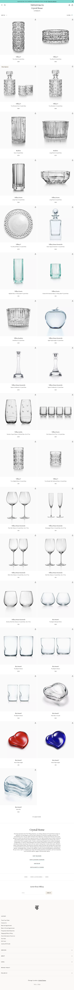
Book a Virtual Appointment (8, 928)
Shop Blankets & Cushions (37, 867)
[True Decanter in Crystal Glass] (55, 83)
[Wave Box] (18, 786)
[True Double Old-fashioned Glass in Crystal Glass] (55, 458)
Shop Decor (37, 863)
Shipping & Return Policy (7, 933)
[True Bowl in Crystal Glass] (55, 36)
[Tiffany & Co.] (37, 5)
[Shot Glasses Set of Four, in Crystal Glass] (55, 411)
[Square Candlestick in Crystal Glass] (18, 364)
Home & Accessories (36, 876)
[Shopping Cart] (72, 5)
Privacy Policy (5, 967)
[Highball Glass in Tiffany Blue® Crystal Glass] (18, 270)
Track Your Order (5, 920)
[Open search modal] (5, 5)
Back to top (37, 816)
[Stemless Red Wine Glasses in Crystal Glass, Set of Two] (18, 599)
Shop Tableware (37, 856)
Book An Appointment (6, 925)
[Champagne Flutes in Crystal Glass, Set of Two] (55, 505)
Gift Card (3, 941)
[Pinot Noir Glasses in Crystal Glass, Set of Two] (18, 505)
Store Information (5, 936)
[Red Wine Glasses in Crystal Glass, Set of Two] (55, 552)
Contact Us (4, 923)
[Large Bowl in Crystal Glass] (55, 130)
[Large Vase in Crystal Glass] (18, 177)
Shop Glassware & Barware (37, 859)
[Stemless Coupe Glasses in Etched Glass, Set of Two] (18, 411)
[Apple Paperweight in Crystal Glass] (55, 317)
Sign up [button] (49, 892)
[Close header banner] (72, 1)
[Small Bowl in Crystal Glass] (18, 317)
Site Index (3, 938)
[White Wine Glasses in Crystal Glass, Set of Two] (18, 552)
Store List (12, 936)
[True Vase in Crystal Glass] (18, 36)
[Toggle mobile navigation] (2, 5)
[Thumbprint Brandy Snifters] (55, 599)
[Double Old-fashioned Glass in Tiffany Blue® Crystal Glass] (55, 270)
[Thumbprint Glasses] (18, 646)
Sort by (3, 15)
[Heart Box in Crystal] (55, 692)
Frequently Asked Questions (8, 930)
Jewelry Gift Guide (5, 943)
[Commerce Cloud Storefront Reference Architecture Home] (37, 908)
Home (26, 876)
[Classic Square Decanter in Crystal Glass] (55, 223)
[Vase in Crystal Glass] (18, 130)
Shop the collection (52, 1)
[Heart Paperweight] (18, 739)
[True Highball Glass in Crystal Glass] (18, 458)
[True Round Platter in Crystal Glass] (18, 223)
